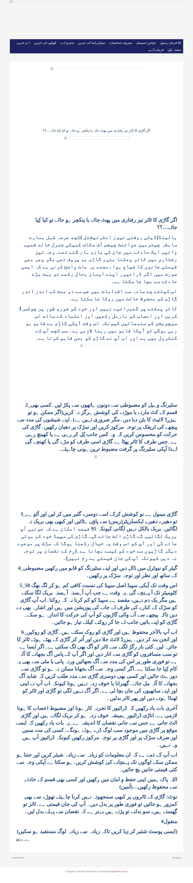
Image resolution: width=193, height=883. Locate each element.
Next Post (178, 858)
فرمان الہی (156, 50)
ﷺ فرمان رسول (170, 42)
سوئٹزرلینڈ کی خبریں (91, 42)
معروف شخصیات (120, 42)
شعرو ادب (67, 42)
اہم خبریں (23, 42)
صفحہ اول (174, 50)
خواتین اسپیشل (146, 42)
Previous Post (17, 858)
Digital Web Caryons (118, 871)
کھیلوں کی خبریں (45, 42)
